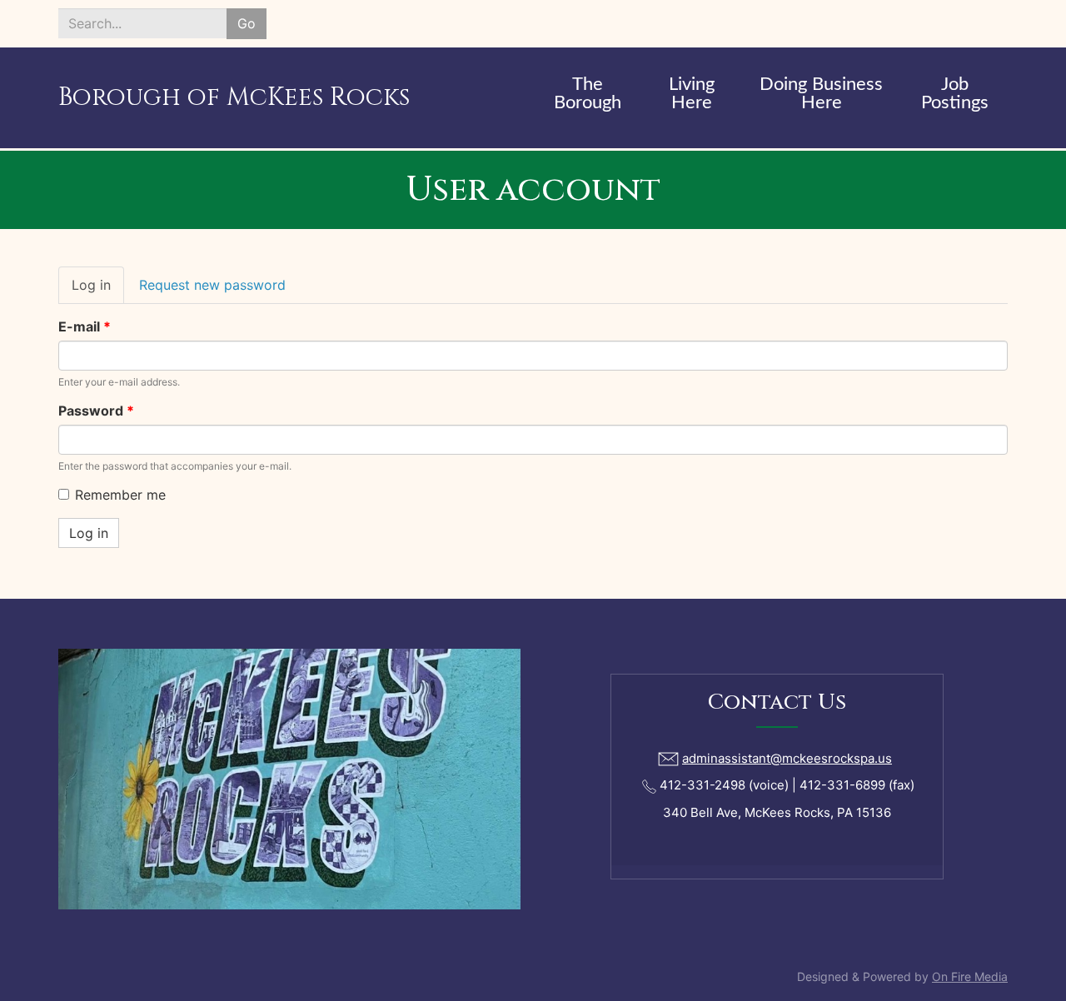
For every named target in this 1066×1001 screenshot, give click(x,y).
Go (246, 23)
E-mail (84, 326)
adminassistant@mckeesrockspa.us (787, 758)
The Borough (587, 93)
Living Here (692, 93)
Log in (98, 290)
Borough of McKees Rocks (234, 97)
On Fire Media (970, 976)
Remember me (120, 494)
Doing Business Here (821, 93)
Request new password (212, 284)
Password (96, 410)
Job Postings (955, 93)
